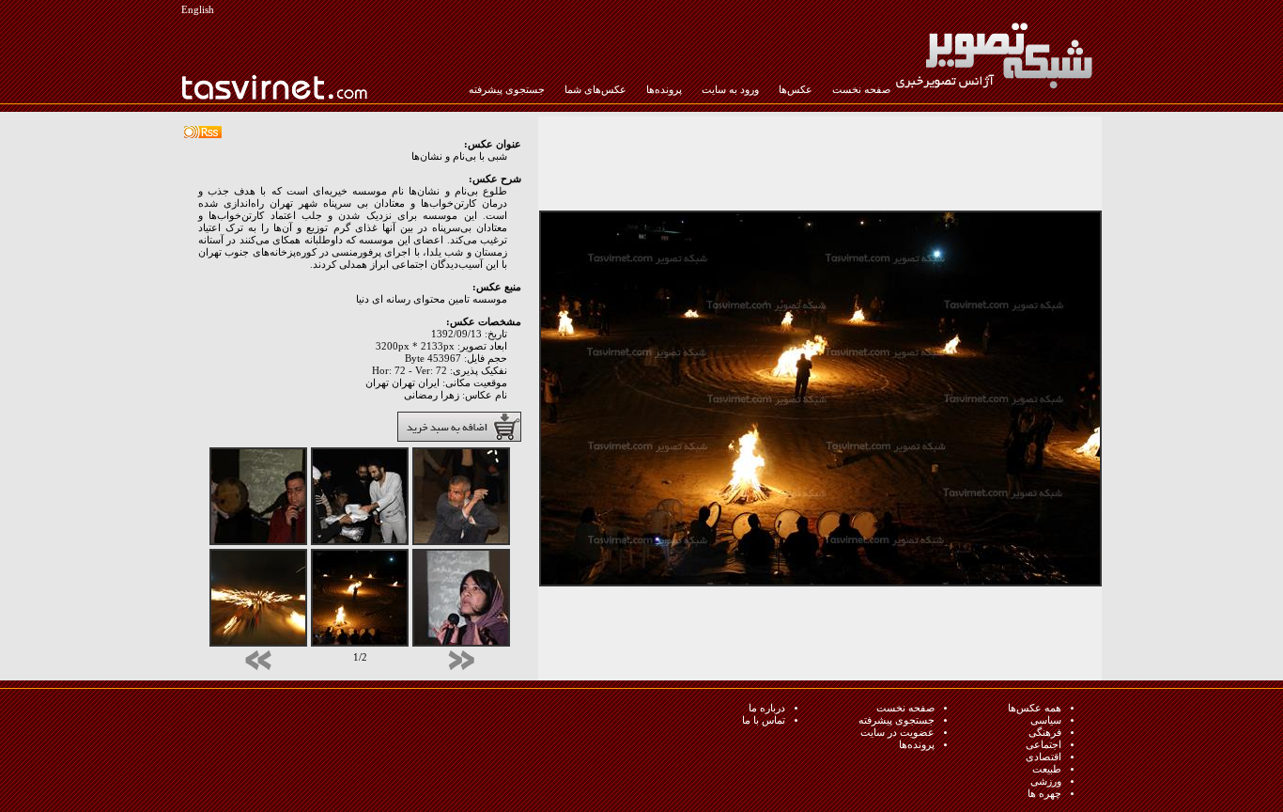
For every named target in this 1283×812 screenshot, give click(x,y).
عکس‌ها (795, 90)
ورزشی (1045, 781)
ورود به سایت (730, 90)
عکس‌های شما (595, 90)
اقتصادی (1043, 757)
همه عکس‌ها (1034, 708)
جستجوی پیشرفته (507, 90)
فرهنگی (1044, 732)
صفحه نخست (861, 90)
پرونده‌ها (664, 90)
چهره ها (1044, 794)
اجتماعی (1043, 745)
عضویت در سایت (897, 732)
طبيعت (1046, 769)
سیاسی (1045, 720)
